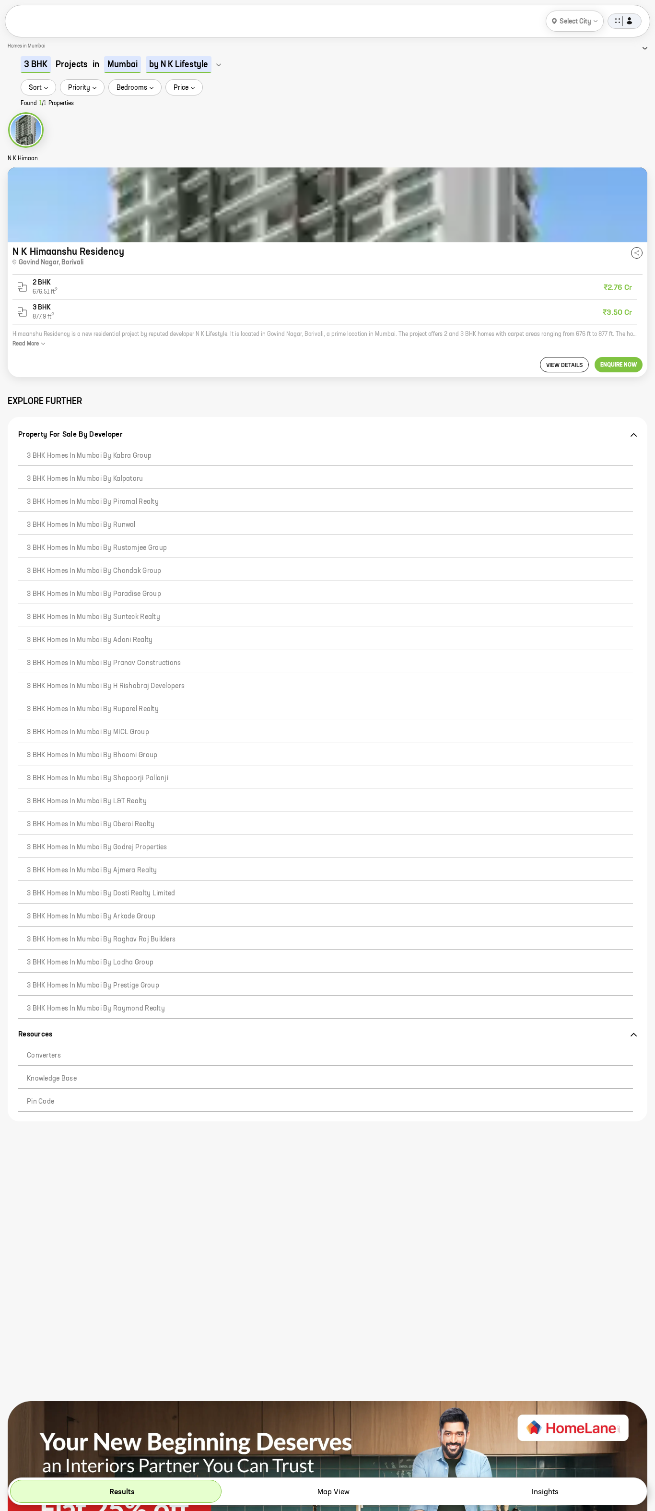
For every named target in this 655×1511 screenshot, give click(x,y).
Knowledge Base (52, 1078)
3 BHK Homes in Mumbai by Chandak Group (94, 571)
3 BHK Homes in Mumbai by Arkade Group (91, 916)
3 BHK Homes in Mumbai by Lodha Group (90, 962)
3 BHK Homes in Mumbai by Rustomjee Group (97, 548)
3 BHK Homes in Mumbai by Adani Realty (89, 640)
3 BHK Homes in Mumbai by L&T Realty (87, 801)
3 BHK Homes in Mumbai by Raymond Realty (96, 1008)
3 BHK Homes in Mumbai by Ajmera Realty (92, 870)
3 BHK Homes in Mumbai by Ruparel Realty (93, 709)
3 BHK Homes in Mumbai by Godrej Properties (97, 847)
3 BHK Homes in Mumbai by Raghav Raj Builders (101, 939)
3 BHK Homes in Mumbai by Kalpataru (85, 479)
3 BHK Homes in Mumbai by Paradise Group (94, 594)
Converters (44, 1055)
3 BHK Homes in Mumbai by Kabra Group (89, 455)
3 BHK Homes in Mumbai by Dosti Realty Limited (101, 893)
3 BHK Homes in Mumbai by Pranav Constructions (104, 663)
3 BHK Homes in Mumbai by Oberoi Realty (91, 824)
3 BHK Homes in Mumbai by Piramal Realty (93, 502)
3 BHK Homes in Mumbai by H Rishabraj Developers (106, 686)
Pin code (40, 1101)
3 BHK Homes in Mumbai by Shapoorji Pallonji (97, 778)
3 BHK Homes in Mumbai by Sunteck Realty (93, 617)
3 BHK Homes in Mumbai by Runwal (81, 525)
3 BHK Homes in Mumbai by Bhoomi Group (92, 755)
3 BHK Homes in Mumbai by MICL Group (88, 732)
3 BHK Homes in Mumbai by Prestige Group (93, 985)
